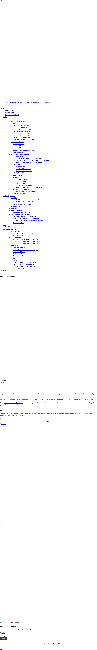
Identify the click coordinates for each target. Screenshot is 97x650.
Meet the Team (9, 110)
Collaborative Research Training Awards (23, 139)
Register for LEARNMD (22, 268)
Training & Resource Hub (9, 229)
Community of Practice (19, 156)
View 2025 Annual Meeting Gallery (22, 204)
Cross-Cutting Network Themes (19, 173)
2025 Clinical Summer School (23, 169)
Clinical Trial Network (18, 144)
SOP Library (16, 258)
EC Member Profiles (21, 179)
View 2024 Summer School (23, 135)
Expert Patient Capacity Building (21, 189)
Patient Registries (18, 152)
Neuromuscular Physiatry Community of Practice (29, 162)
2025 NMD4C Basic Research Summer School (25, 241)
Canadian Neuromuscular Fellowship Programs (25, 216)
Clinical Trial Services (21, 148)
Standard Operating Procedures (24, 127)
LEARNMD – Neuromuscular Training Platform (25, 266)
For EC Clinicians (15, 231)
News (4, 225)
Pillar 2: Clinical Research (17, 142)
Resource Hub (14, 245)
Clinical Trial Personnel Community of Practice (28, 158)
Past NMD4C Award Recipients (21, 212)
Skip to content (3, 0)
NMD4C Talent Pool (18, 223)
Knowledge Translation (19, 193)
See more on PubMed (4, 418)
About (4, 108)
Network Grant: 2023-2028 (12, 115)
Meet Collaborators (10, 113)
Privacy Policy (48, 647)
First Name (2, 633)
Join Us (5, 117)
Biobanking (16, 123)
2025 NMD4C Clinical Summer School (23, 235)
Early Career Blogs (21, 181)
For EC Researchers (16, 237)
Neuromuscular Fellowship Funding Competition (29, 187)
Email (1, 632)
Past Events (14, 208)
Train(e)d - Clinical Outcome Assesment (23, 264)
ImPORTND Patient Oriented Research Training (25, 262)
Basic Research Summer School (21, 131)
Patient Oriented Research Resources (26, 191)
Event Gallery (14, 198)
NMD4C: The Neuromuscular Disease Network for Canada (25, 102)
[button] (3, 649)
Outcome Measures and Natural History (23, 150)
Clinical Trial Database (21, 146)
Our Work (5, 119)
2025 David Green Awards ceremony (13, 403)
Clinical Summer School (19, 167)
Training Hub (14, 260)
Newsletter (8, 227)
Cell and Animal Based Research (21, 137)
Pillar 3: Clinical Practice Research (20, 154)
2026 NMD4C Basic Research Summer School (25, 239)
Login (4, 270)
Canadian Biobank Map (19, 247)
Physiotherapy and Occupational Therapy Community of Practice (33, 160)
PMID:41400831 (25, 415)
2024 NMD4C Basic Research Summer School (25, 243)
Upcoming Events (15, 206)
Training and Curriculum (19, 164)
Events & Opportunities (9, 196)
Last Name (2, 634)
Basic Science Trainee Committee (22, 125)
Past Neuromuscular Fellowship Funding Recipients (30, 221)
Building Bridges (17, 175)
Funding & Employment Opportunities (21, 214)
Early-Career (16, 177)
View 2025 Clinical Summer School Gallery (24, 202)
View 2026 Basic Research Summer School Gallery (26, 200)
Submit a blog (22, 183)
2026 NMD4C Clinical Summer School (23, 233)
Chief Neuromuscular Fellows (24, 171)
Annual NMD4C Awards (17, 210)
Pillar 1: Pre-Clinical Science (18, 121)
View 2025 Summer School (23, 133)
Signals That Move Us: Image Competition (27, 129)
